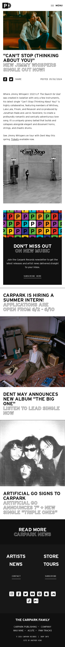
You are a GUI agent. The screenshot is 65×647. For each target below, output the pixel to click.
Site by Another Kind (32, 640)
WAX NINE (18, 630)
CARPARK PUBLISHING (25, 626)
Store (51, 556)
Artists (15, 556)
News (15, 564)
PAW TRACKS (45, 630)
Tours (51, 564)
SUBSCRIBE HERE (32, 276)
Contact (16, 576)
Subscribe (50, 576)
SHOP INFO (45, 637)
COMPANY (46, 626)
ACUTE (31, 630)
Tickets (15, 139)
